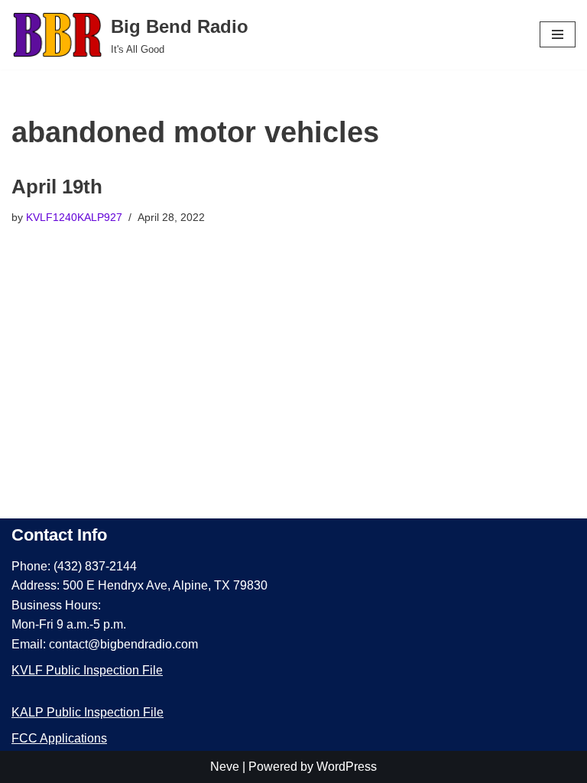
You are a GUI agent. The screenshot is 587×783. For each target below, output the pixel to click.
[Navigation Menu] (558, 34)
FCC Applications (59, 738)
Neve (224, 766)
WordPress (346, 766)
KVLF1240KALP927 (74, 217)
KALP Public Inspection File (87, 712)
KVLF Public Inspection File (87, 670)
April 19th (56, 186)
